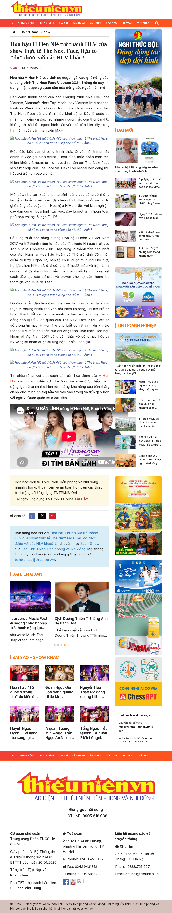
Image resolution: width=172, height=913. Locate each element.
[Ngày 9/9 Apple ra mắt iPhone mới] (125, 219)
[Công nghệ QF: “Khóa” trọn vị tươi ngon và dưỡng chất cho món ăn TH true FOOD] (125, 460)
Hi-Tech (128, 23)
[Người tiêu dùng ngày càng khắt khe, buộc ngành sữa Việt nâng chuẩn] (125, 386)
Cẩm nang (78, 23)
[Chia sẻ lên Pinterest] (52, 516)
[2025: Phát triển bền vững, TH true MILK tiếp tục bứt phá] (125, 442)
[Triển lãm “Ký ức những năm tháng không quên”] (125, 252)
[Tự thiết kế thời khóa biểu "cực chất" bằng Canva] (125, 200)
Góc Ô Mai (112, 23)
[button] (157, 23)
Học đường (47, 23)
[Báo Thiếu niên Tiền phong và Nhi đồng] (46, 9)
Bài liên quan (27, 574)
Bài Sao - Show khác (35, 657)
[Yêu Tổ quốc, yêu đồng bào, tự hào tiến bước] (125, 235)
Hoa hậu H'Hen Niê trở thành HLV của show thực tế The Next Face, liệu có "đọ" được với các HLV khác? (56, 538)
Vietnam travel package (134, 715)
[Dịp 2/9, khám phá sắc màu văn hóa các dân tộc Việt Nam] (125, 183)
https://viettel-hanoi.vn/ (134, 726)
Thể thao (143, 23)
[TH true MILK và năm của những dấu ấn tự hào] (125, 423)
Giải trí (63, 23)
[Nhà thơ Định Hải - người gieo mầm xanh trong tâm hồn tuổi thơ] (138, 150)
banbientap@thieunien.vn (35, 560)
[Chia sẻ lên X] (42, 516)
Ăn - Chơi (95, 23)
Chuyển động (26, 23)
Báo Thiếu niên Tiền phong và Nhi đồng (53, 549)
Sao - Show (41, 32)
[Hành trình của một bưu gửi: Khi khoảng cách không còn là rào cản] (125, 405)
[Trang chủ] (14, 32)
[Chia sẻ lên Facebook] (32, 516)
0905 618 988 (94, 816)
